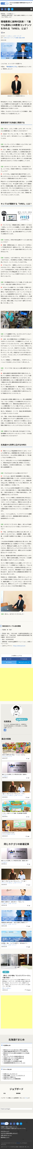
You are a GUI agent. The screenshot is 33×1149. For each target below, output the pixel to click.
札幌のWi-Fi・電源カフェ (9, 1077)
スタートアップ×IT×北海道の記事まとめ (13, 1056)
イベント (4, 756)
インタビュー (9, 36)
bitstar (18, 1143)
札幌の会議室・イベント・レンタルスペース (14, 1075)
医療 (17, 37)
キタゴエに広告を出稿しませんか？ (9, 1133)
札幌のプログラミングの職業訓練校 (12, 1078)
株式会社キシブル (12, 66)
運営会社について (5, 1137)
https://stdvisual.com (19, 646)
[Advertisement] (16, 684)
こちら (26, 1098)
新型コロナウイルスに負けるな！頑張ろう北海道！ (15, 1050)
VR (5, 37)
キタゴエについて (5, 1131)
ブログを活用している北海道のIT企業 (12, 1061)
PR (3, 988)
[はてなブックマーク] (12, 9)
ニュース (9, 756)
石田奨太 (7, 721)
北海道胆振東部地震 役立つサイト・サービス (14, 1063)
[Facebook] (5, 9)
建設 (20, 37)
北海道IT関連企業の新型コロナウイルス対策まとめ (15, 1051)
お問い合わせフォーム (6, 1135)
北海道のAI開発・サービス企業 (10, 1059)
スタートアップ (17, 36)
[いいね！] (2, 9)
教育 (24, 37)
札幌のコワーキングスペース (10, 1074)
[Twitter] (9, 9)
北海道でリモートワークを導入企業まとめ (13, 1058)
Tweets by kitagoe (5, 1109)
